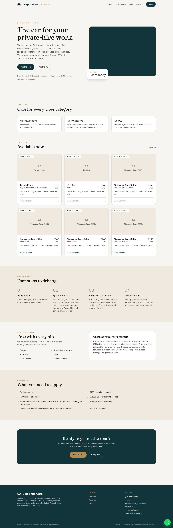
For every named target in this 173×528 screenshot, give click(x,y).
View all (152, 148)
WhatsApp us (132, 497)
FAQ (131, 4)
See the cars (25, 67)
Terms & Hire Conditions (134, 513)
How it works (121, 4)
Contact (139, 4)
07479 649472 (131, 507)
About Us (92, 500)
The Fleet (92, 497)
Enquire (128, 500)
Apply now (43, 67)
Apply (151, 4)
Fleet (110, 4)
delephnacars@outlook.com (136, 504)
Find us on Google (132, 510)
